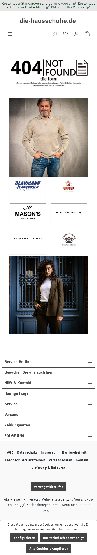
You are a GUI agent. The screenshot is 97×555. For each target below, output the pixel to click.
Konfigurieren (24, 538)
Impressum (49, 452)
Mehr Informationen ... (66, 529)
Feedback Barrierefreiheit (25, 460)
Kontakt (82, 460)
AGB (10, 452)
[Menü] (10, 33)
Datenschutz (27, 452)
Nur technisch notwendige (63, 538)
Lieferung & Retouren (49, 468)
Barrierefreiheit (74, 452)
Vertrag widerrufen (48, 487)
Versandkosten (60, 460)
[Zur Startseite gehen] (48, 21)
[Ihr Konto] (76, 33)
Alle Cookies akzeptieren (48, 549)
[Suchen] (54, 33)
